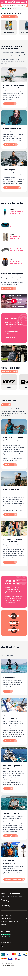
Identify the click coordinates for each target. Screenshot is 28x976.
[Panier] (26, 2)
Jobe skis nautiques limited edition (16, 212)
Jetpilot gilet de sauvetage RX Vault (16, 262)
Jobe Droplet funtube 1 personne (17, 225)
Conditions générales (6, 963)
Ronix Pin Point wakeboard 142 (15, 237)
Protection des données (7, 965)
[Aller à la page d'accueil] (12, 1)
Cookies (3, 968)
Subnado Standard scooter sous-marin (16, 250)
